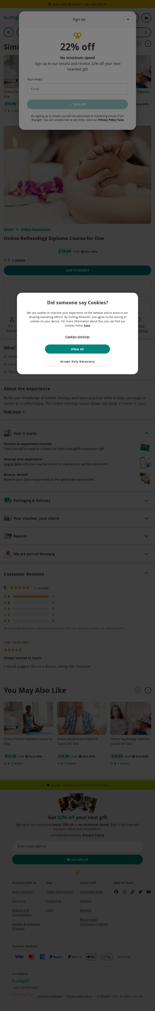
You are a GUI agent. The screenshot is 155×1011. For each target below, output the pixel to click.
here (87, 325)
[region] (77, 333)
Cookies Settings (77, 337)
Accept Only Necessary (77, 361)
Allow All (77, 349)
